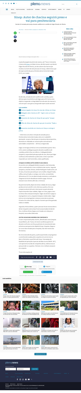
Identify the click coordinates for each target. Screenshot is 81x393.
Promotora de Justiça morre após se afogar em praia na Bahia (49, 296)
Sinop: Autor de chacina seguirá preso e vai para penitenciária (11, 296)
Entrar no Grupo (47, 272)
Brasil (12, 9)
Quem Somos (19, 384)
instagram (6, 3)
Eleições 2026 (30, 9)
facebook (3, 3)
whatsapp (8, 3)
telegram (11, 3)
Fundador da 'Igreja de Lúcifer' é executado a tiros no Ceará (49, 331)
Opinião (68, 9)
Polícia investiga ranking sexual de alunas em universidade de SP (69, 54)
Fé (63, 9)
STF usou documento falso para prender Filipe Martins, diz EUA (70, 38)
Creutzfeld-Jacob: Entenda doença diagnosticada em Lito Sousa (69, 313)
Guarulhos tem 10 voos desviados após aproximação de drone (12, 348)
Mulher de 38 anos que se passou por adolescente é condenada (68, 331)
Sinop (28, 64)
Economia (37, 9)
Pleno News (40, 4)
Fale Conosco (12, 384)
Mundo (59, 9)
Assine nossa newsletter (9, 366)
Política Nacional (20, 9)
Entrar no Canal (28, 272)
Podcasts (13, 12)
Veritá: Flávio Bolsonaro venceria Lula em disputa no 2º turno (70, 60)
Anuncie (7, 384)
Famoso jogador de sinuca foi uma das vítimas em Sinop (38, 110)
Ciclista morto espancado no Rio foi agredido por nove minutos (68, 296)
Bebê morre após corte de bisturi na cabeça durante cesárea (49, 313)
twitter (16, 3)
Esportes (44, 9)
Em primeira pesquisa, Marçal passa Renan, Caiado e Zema (69, 49)
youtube (14, 3)
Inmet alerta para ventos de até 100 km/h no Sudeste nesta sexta (49, 348)
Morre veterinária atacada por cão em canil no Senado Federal (70, 43)
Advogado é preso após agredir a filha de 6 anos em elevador (11, 331)
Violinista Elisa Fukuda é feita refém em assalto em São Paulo (30, 296)
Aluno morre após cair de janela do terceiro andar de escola (30, 348)
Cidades (5, 294)
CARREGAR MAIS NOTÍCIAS (40, 354)
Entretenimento (52, 9)
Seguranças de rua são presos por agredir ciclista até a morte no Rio (30, 332)
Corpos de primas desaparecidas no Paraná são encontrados (70, 33)
